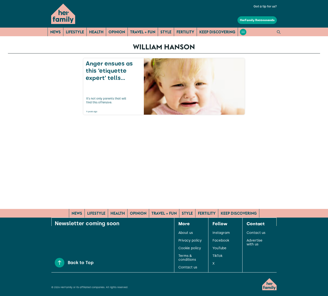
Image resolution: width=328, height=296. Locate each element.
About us (185, 233)
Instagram (221, 233)
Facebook (221, 241)
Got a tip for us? (265, 6)
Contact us (187, 267)
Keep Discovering (217, 32)
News (55, 32)
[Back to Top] (59, 262)
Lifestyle (75, 32)
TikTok (217, 256)
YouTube (219, 248)
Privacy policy (190, 241)
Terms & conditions (187, 258)
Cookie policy (189, 248)
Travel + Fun (142, 32)
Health (96, 32)
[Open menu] (243, 32)
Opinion (117, 32)
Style (165, 32)
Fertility (185, 32)
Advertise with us (254, 242)
